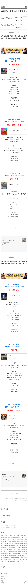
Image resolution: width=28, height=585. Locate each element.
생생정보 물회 (12, 537)
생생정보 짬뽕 (21, 547)
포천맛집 (21, 557)
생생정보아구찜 (5, 553)
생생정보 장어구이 (7, 555)
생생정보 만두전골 (15, 561)
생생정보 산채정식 (21, 543)
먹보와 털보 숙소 (15, 557)
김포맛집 (18, 545)
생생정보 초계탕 (9, 551)
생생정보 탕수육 (7, 561)
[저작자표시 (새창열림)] (16, 228)
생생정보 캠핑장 (13, 535)
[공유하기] (6, 228)
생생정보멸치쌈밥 (16, 549)
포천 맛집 (19, 535)
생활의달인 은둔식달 (13, 541)
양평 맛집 (11, 553)
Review (3, 6)
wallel (25, 500)
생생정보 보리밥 (5, 537)
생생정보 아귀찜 (13, 543)
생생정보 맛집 (6, 541)
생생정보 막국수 (5, 547)
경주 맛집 (4, 551)
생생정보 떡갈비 (21, 541)
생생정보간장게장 (17, 553)
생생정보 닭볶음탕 (11, 559)
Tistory (16, 500)
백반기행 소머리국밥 (19, 537)
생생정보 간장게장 (8, 557)
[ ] (14, 493)
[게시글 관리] (8, 228)
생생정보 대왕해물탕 (11, 545)
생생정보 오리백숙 (15, 555)
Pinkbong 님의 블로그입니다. (8, 240)
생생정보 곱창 (18, 559)
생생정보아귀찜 (22, 555)
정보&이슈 (12, 32)
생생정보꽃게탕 (9, 549)
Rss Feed (25, 502)
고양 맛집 (8, 539)
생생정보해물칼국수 (13, 547)
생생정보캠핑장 (16, 551)
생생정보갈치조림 (14, 539)
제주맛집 (22, 551)
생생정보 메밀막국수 (5, 535)
